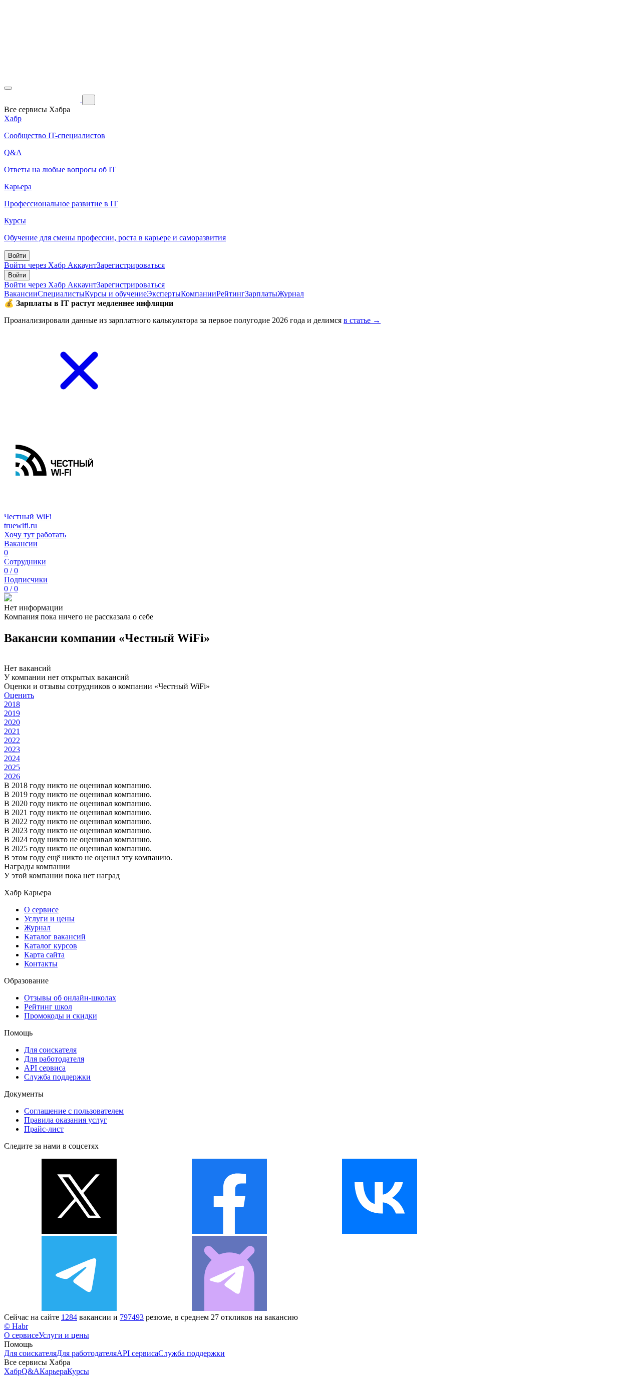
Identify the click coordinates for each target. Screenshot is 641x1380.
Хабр (13, 1371)
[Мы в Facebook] (229, 1231)
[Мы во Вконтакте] (379, 1231)
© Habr (16, 1326)
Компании (198, 293)
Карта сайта (44, 954)
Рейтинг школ (48, 1006)
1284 (69, 1317)
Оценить (19, 695)
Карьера (53, 1371)
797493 (132, 1317)
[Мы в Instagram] (530, 1231)
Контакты (41, 963)
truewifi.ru (20, 525)
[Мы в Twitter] (79, 1231)
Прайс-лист (44, 1129)
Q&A (31, 1371)
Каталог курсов (50, 945)
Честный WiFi (28, 516)
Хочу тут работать (35, 534)
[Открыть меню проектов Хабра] (8, 88)
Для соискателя (50, 1050)
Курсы (78, 1371)
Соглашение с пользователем (74, 1111)
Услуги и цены (49, 918)
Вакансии (21, 293)
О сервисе (41, 909)
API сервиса (45, 1068)
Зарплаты (261, 293)
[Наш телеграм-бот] (229, 1308)
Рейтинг (230, 293)
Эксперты (164, 293)
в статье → (362, 320)
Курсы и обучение (116, 293)
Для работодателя (54, 1059)
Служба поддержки (57, 1077)
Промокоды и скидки (60, 1015)
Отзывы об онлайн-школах (70, 997)
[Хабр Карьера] (43, 99)
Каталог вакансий (55, 936)
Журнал (290, 293)
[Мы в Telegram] (79, 1308)
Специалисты (61, 293)
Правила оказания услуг (65, 1120)
